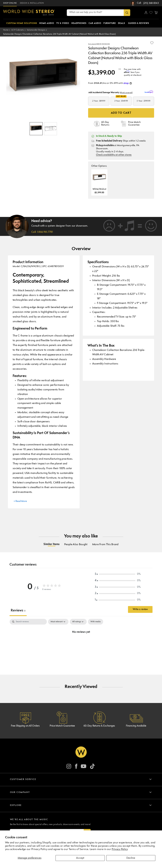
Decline (130, 858)
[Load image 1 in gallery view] (36, 128)
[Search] (127, 12)
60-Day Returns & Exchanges (99, 726)
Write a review (140, 609)
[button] (156, 12)
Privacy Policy (120, 849)
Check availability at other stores (114, 155)
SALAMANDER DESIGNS (99, 44)
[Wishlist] (151, 12)
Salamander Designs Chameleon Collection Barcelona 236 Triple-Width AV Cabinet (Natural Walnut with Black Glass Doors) (59, 34)
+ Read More (20, 501)
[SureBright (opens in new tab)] (149, 91)
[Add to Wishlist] (152, 43)
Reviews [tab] (18, 610)
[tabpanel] (81, 643)
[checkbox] (95, 622)
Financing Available (136, 726)
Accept (80, 858)
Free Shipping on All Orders (25, 726)
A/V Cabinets (17, 30)
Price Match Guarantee (62, 726)
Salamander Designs (36, 30)
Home (6, 30)
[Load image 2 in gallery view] (50, 128)
